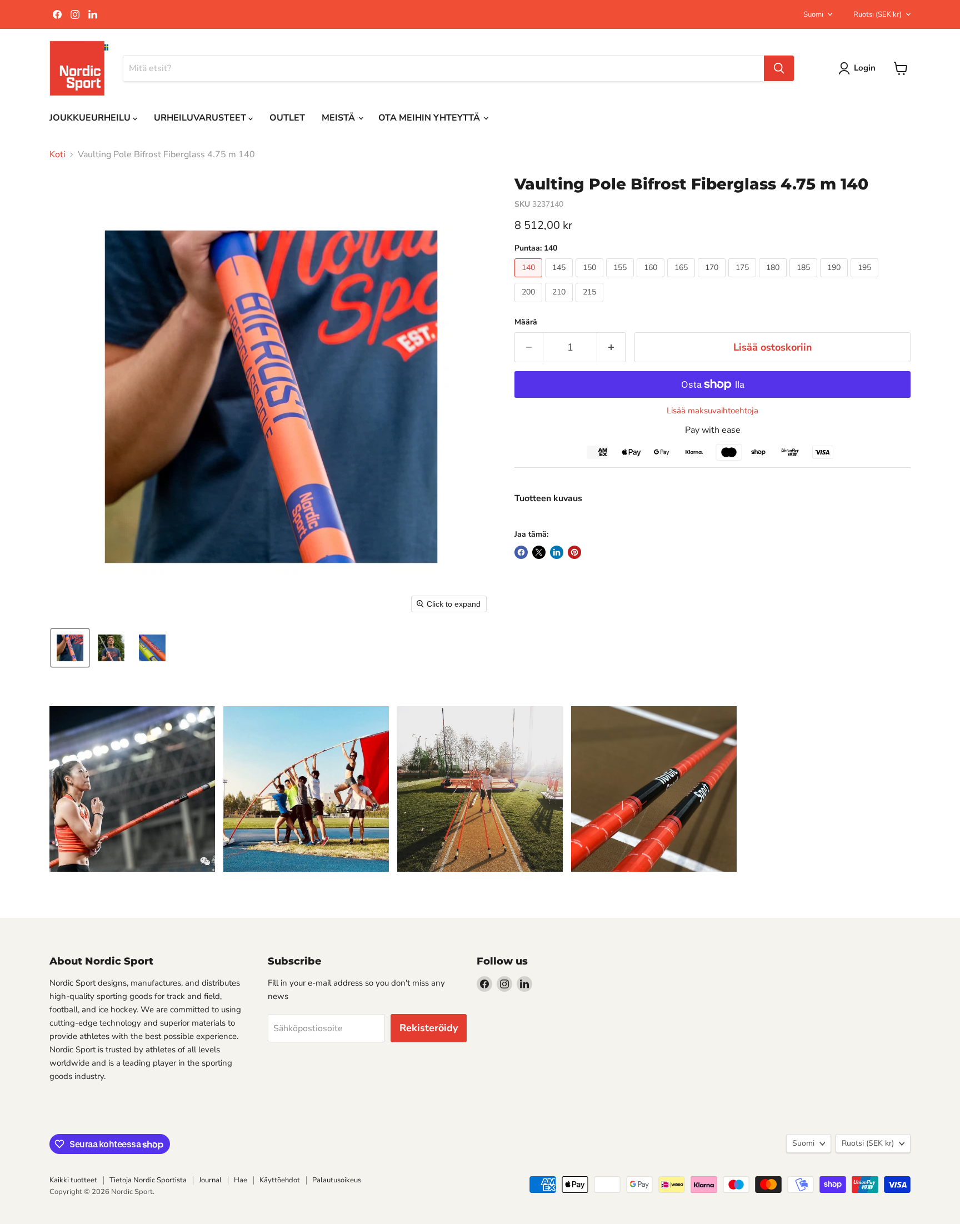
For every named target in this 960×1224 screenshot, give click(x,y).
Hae (240, 1180)
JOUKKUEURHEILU (91, 118)
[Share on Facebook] (521, 552)
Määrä (525, 322)
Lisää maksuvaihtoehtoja (712, 411)
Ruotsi (877, 14)
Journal (210, 1180)
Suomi (813, 14)
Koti (57, 154)
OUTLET (287, 118)
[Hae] (779, 68)
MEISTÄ (339, 118)
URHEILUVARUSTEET (201, 118)
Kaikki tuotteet (73, 1180)
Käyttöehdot (279, 1180)
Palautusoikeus (336, 1180)
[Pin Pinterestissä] (574, 552)
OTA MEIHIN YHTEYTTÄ (430, 118)
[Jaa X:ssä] (539, 552)
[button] (70, 648)
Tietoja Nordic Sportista (148, 1180)
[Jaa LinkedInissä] (556, 552)
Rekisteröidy (428, 1028)
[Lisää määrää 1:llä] (611, 347)
